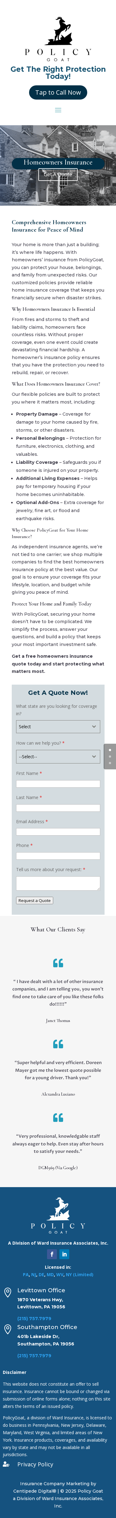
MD (50, 1274)
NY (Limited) (79, 1274)
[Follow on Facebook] (52, 1254)
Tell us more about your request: (50, 869)
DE (41, 1274)
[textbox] (52, 727)
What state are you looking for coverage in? (56, 709)
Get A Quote (58, 174)
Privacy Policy (35, 1464)
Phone (24, 845)
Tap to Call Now (58, 92)
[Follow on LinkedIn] (64, 1254)
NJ (33, 1274)
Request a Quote (35, 900)
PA (26, 1274)
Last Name (29, 797)
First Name (29, 773)
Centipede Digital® (34, 1491)
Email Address (32, 821)
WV (59, 1274)
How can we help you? (40, 743)
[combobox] (58, 726)
